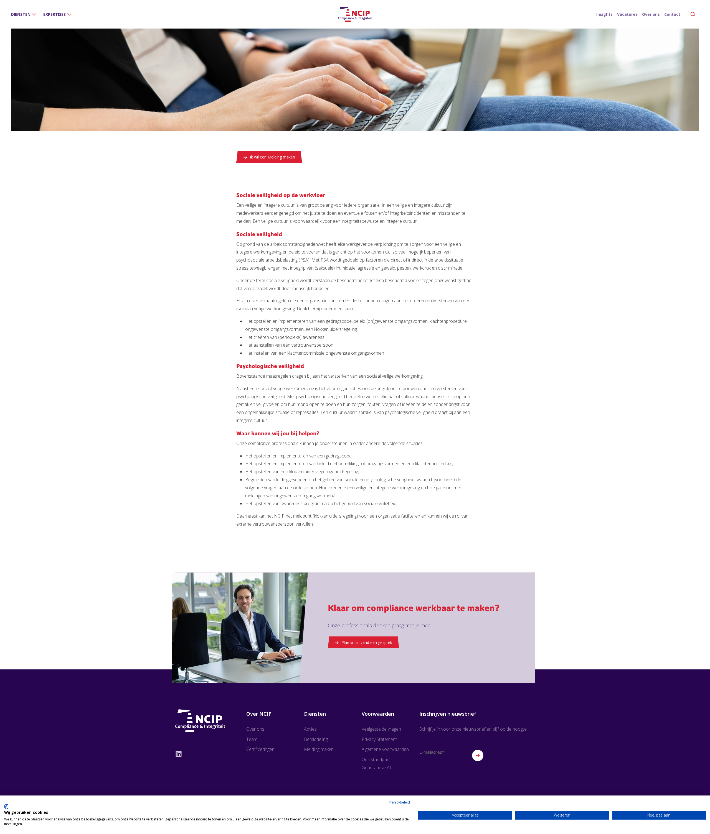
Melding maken (319, 749)
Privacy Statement (379, 739)
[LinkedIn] (200, 753)
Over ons (651, 14)
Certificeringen (260, 749)
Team (251, 739)
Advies (310, 729)
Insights (604, 14)
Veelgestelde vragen (381, 729)
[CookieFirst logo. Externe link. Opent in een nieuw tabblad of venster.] (6, 806)
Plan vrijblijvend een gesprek (366, 642)
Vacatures (627, 14)
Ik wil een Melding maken (272, 157)
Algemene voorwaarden (385, 749)
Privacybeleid (399, 802)
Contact (672, 14)
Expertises (54, 14)
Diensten (21, 14)
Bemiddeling (316, 739)
